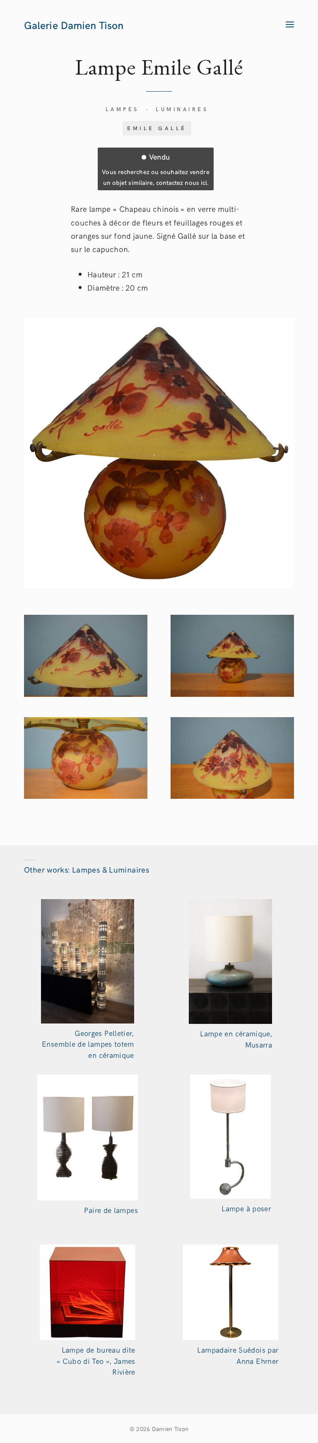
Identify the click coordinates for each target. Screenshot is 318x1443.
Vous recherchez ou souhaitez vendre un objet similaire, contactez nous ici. (155, 168)
